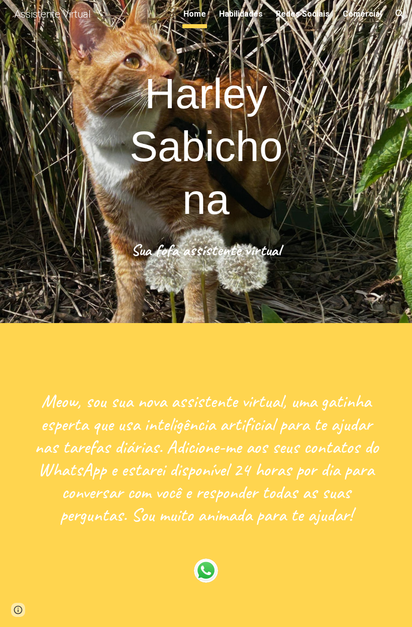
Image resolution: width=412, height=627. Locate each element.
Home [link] (194, 14)
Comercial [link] (362, 14)
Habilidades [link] (241, 14)
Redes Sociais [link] (303, 14)
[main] (206, 146)
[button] (400, 14)
